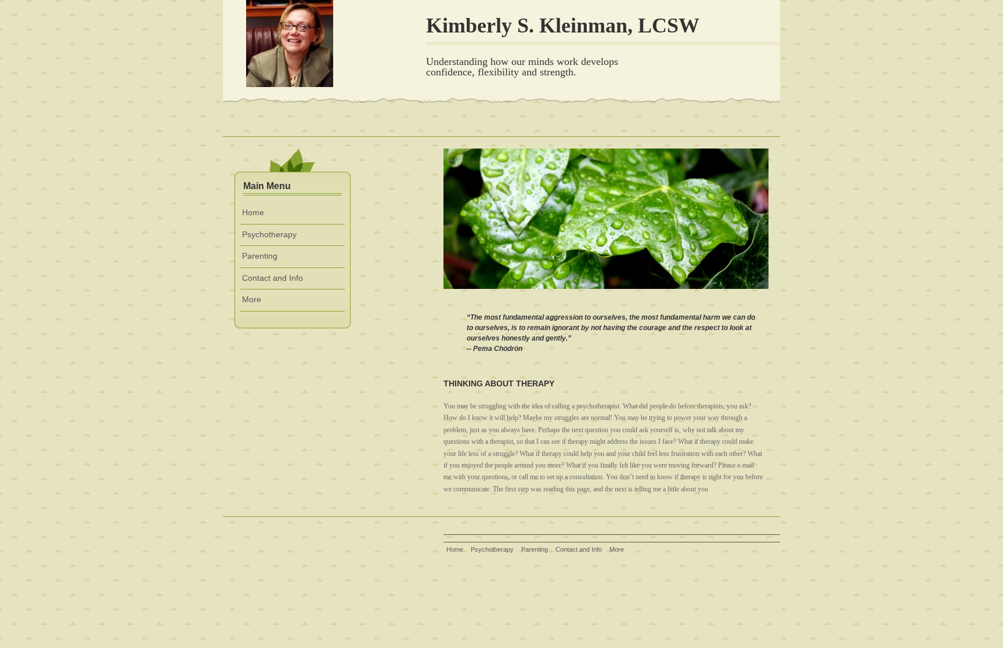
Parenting (259, 255)
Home (253, 212)
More (251, 299)
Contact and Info (272, 278)
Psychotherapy (269, 234)
